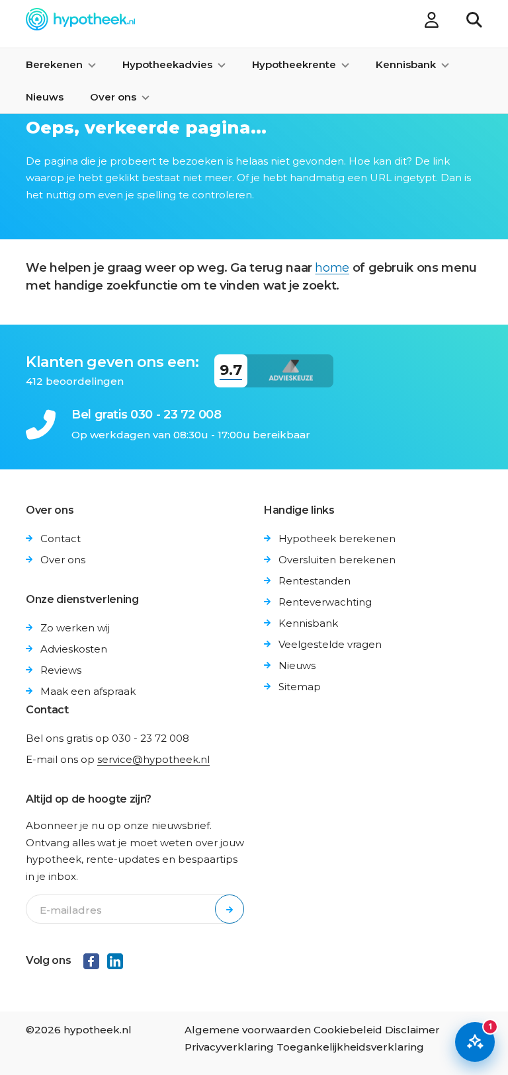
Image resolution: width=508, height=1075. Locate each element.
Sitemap (299, 686)
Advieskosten (73, 649)
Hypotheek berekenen (337, 538)
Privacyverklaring (229, 1047)
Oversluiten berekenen (337, 559)
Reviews (60, 670)
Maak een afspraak (88, 691)
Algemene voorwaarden (248, 1029)
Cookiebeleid (348, 1029)
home (332, 267)
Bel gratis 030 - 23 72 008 (146, 414)
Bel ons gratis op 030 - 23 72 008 (107, 738)
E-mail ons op (118, 759)
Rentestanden (314, 581)
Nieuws (45, 97)
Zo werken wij (75, 627)
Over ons (62, 559)
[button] (474, 21)
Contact (60, 538)
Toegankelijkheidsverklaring (350, 1047)
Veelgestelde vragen (330, 644)
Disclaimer (412, 1029)
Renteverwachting (325, 602)
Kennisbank (308, 623)
